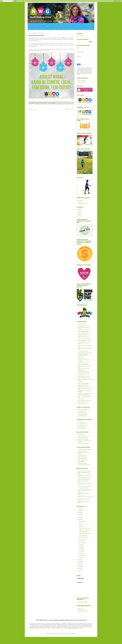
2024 (79, 512)
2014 (79, 568)
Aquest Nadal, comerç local (84, 528)
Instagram (80, 211)
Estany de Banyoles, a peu (83, 437)
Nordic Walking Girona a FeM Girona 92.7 (85, 497)
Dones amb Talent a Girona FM (84, 477)
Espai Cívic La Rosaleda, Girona (84, 377)
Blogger (74, 633)
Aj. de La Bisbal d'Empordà (83, 331)
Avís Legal (80, 608)
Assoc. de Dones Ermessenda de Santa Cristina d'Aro (84, 341)
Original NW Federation (82, 463)
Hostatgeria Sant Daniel (82, 428)
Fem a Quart (80, 382)
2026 (79, 508)
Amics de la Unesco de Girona (84, 338)
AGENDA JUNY (31, 26)
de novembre (82, 539)
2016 (79, 564)
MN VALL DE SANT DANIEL (59, 26)
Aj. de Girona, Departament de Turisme (84, 328)
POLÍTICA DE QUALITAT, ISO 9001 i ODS (85, 28)
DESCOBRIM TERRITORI (78, 26)
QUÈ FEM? (56, 24)
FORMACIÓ (37, 28)
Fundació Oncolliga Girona (83, 385)
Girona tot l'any (81, 434)
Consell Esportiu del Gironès (83, 373)
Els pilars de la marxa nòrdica (84, 479)
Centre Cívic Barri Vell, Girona (83, 363)
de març (81, 553)
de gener (81, 557)
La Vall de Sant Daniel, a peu (83, 436)
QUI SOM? (50, 24)
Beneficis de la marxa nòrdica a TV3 (85, 471)
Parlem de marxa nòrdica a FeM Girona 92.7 (84, 499)
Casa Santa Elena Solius (82, 425)
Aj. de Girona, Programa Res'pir (84, 330)
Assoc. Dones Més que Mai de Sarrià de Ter (85, 349)
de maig (81, 550)
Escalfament (80, 200)
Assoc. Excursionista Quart (83, 351)
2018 (79, 561)
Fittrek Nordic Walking (82, 455)
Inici (51, 109)
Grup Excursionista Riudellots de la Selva (85, 396)
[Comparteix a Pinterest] (54, 103)
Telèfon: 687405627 (82, 80)
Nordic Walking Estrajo (82, 401)
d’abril (80, 551)
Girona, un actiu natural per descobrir (83, 481)
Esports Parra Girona (82, 412)
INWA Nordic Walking (82, 458)
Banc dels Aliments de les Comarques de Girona (83, 355)
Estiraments (80, 201)
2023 (79, 514)
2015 (79, 566)
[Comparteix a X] (51, 103)
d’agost (80, 544)
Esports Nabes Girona (82, 411)
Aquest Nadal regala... (83, 531)
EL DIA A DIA (31, 24)
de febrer (81, 555)
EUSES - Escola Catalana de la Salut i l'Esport (85, 380)
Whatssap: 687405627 (82, 82)
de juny (80, 548)
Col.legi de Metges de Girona (83, 371)
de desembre (82, 521)
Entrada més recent (33, 109)
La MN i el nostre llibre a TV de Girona (84, 491)
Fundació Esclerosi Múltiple (83, 383)
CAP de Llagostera (81, 358)
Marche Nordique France (82, 460)
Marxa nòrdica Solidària (83, 537)
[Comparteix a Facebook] (53, 103)
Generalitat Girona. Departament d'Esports (84, 391)
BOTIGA (61, 24)
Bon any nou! (81, 522)
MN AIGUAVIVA (69, 26)
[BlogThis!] (50, 103)
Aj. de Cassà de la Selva (82, 325)
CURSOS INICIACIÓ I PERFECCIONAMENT (73, 24)
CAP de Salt (80, 361)
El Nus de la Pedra (81, 426)
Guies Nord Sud (81, 398)
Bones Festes (81, 526)
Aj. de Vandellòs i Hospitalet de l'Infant (84, 337)
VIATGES (43, 28)
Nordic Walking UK (81, 461)
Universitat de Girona (82, 403)
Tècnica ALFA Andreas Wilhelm (84, 464)
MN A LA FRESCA (39, 26)
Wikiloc (79, 214)
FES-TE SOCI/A (61, 28)
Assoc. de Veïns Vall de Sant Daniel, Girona (85, 346)
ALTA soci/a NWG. (46, 50)
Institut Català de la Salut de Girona (85, 400)
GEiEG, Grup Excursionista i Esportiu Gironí (85, 389)
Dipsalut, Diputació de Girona (83, 376)
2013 (79, 570)
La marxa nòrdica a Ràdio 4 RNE (84, 486)
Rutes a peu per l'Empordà (83, 439)
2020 (79, 519)
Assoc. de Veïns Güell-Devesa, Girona (84, 343)
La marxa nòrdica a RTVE (83, 487)
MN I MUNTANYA (88, 26)
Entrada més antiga (69, 109)
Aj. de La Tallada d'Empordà (83, 333)
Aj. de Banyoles (81, 324)
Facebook (80, 209)
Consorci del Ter (81, 374)
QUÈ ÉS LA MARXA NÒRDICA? (41, 24)
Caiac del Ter (80, 356)
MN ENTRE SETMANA (87, 24)
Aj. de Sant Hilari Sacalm (82, 334)
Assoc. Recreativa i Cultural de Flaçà (85, 352)
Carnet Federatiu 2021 (83, 535)
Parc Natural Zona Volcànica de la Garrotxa (84, 441)
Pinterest (79, 212)
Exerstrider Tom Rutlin (82, 451)
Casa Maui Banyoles (82, 423)
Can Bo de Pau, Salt (82, 422)
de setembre (82, 542)
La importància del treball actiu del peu (85, 484)
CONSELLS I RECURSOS (70, 28)
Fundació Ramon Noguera (83, 386)
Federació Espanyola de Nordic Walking (84, 453)
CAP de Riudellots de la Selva (83, 360)
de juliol (81, 546)
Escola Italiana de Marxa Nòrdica (84, 449)
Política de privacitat (82, 611)
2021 (79, 517)
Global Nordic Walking (82, 457)
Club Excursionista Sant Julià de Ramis (84, 367)
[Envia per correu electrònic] (49, 103)
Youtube (79, 215)
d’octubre (81, 541)
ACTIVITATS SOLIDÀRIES (52, 28)
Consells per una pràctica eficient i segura (84, 476)
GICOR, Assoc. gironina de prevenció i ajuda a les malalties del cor (85, 394)
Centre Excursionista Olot (83, 364)
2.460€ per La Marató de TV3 (84, 529)
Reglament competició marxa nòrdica (84, 502)
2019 (79, 559)
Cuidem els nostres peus (83, 203)
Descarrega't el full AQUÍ (83, 602)
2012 (79, 571)
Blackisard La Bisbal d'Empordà (84, 409)
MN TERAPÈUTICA (48, 26)
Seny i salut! (81, 524)
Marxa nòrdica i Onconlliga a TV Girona (84, 494)
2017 (79, 563)
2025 (79, 510)
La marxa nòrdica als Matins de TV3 (85, 489)
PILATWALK (31, 28)
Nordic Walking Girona (82, 415)
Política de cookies (81, 609)
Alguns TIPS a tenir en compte (85, 533)
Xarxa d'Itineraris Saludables (83, 443)
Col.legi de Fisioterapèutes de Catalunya (84, 369)
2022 (79, 516)
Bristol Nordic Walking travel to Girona (84, 473)
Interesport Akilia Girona (82, 414)
